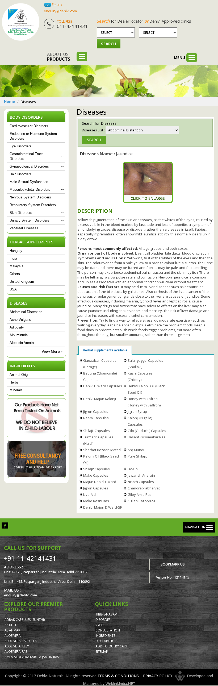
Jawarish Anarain (141, 475)
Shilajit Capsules (96, 430)
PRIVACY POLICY (157, 675)
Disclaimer (104, 641)
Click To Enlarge (148, 198)
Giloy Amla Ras (140, 494)
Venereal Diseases (24, 228)
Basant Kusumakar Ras (146, 437)
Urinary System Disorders (29, 220)
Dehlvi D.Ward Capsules (102, 386)
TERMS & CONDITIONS (118, 675)
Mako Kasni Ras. (96, 500)
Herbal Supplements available (105, 350)
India (13, 258)
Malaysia (16, 266)
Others (15, 274)
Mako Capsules (95, 475)
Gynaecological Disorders (29, 166)
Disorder (103, 619)
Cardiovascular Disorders (29, 126)
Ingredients (105, 635)
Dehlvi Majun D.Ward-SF (102, 507)
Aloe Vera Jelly (17, 646)
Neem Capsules (96, 417)
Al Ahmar (12, 630)
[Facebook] (5, 525)
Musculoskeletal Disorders (30, 190)
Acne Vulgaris (20, 320)
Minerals (16, 390)
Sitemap (101, 651)
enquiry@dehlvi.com (60, 11)
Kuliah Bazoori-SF (142, 500)
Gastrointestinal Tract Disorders (26, 156)
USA (13, 289)
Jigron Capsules (95, 411)
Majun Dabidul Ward (99, 481)
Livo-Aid (89, 494)
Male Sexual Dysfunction (29, 182)
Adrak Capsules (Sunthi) (25, 619)
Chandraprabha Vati (144, 488)
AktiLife (11, 625)
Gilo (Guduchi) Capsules (147, 430)
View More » (52, 351)
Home (9, 101)
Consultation (107, 630)
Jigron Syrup (137, 411)
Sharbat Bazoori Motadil (102, 449)
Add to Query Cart (111, 646)
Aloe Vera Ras (16, 651)
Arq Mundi (136, 449)
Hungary (16, 251)
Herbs (14, 382)
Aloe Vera (13, 635)
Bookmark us (173, 564)
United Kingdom (22, 282)
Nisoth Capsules (141, 481)
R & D (99, 625)
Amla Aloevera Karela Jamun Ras (32, 657)
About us (58, 56)
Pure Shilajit (137, 456)
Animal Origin (20, 375)
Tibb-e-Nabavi (106, 614)
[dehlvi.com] (20, 22)
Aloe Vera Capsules (20, 641)
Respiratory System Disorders (33, 205)
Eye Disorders (20, 146)
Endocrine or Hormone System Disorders (33, 136)
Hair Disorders (20, 174)
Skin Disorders (21, 213)
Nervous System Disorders (30, 197)
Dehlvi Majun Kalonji (99, 398)
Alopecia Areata (22, 343)
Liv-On (133, 469)
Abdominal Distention (26, 312)
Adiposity (17, 327)
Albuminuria (19, 335)
